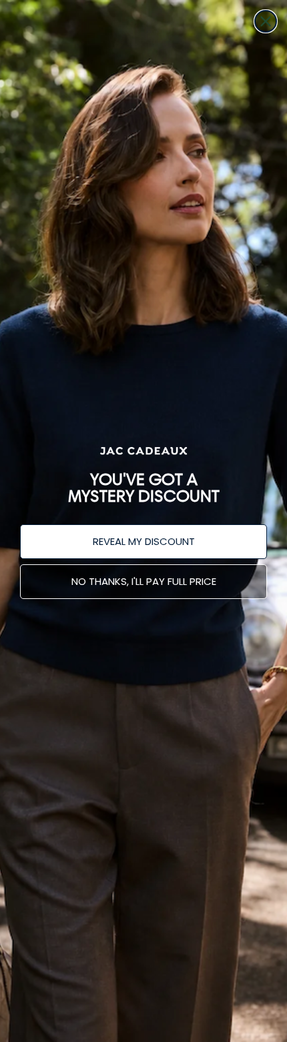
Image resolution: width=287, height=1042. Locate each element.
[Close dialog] (265, 21)
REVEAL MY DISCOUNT (144, 541)
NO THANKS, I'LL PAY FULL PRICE (143, 581)
